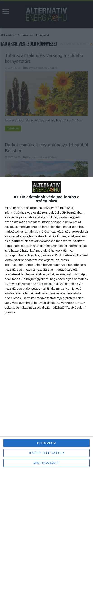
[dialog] (46, 383)
